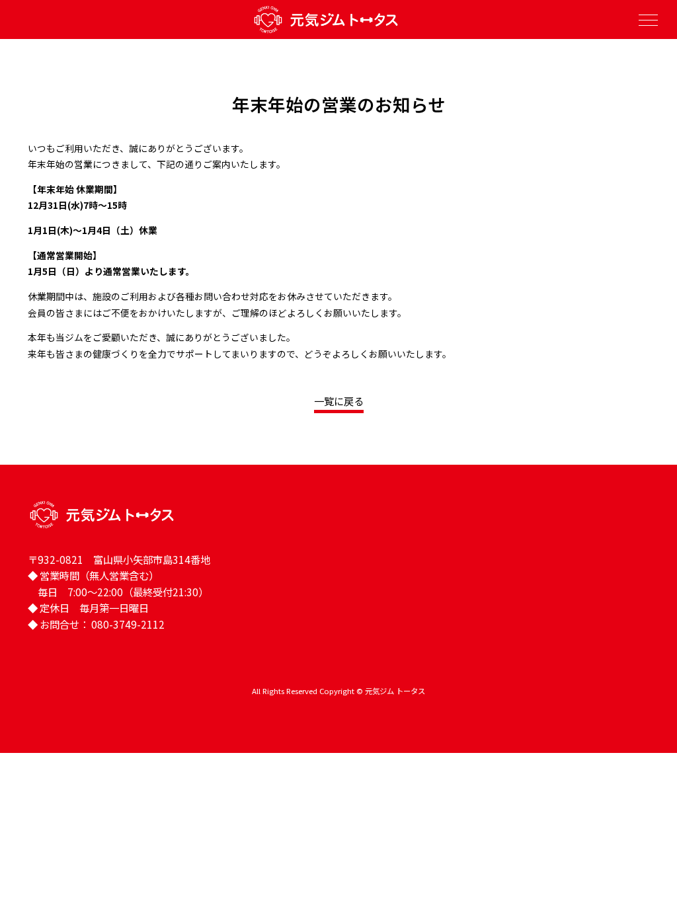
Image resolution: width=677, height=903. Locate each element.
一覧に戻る (339, 400)
